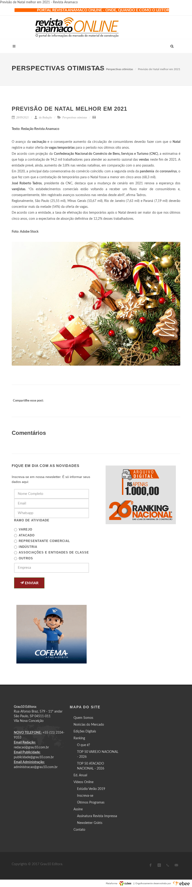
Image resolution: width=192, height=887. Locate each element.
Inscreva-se (85, 795)
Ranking (79, 738)
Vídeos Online (83, 782)
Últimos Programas (90, 802)
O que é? (83, 745)
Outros (26, 558)
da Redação (45, 117)
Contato (79, 829)
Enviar (31, 583)
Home (97, 69)
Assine (78, 809)
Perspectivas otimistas (119, 69)
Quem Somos (83, 718)
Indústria (28, 547)
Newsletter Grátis (89, 823)
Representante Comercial (44, 541)
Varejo (25, 529)
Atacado (27, 535)
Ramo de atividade (31, 520)
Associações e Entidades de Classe (54, 552)
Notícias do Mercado (89, 724)
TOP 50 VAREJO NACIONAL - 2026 (97, 754)
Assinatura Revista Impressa (97, 816)
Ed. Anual (80, 775)
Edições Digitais (85, 731)
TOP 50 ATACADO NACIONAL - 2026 (90, 766)
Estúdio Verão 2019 (91, 789)
